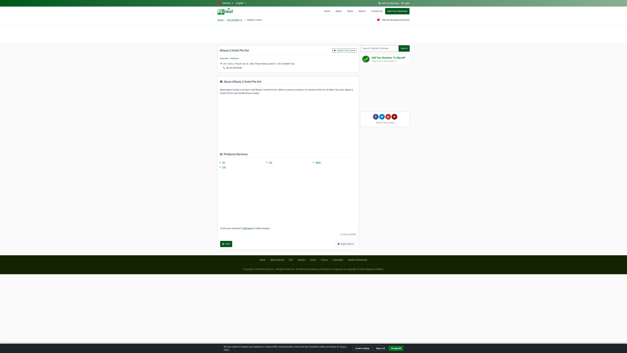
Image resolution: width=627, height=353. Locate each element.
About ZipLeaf (277, 259)
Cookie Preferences (357, 259)
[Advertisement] (313, 33)
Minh (318, 162)
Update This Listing (345, 50)
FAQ (291, 259)
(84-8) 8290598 (234, 68)
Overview (224, 58)
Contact (301, 259)
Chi (270, 162)
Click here (247, 228)
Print (227, 244)
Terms (313, 259)
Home (327, 11)
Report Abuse (347, 244)
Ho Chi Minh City (235, 20)
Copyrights (338, 259)
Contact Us (376, 11)
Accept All (396, 348)
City (224, 167)
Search (362, 11)
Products (234, 58)
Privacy (324, 259)
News (350, 11)
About (339, 11)
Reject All (380, 348)
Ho (223, 162)
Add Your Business (397, 11)
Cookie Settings (362, 348)
